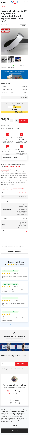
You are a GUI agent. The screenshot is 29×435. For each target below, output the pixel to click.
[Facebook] (11, 403)
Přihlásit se (21, 364)
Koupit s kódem (14, 109)
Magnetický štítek (5, 170)
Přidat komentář (14, 251)
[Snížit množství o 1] (11, 120)
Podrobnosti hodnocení (23, 24)
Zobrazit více (14, 325)
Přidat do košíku (23, 121)
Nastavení (14, 425)
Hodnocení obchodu (14, 261)
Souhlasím (14, 430)
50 (26, 231)
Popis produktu (7, 157)
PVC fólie (17, 166)
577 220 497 (16, 393)
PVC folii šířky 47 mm (8, 190)
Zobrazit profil (13, 340)
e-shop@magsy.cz (16, 391)
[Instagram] (15, 403)
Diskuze (16, 157)
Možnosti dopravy (24, 66)
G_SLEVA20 (17, 107)
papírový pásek (9, 166)
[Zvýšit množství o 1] (16, 120)
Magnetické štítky (23, 193)
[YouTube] (19, 403)
